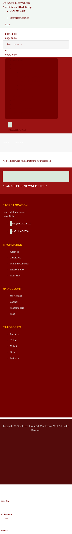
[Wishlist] (2, 526)
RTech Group (24, 7)
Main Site (5, 501)
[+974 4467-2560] (10, 124)
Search (64, 44)
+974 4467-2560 (17, 130)
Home (6, 142)
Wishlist (4, 530)
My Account (6, 514)
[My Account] (2, 510)
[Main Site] (2, 496)
